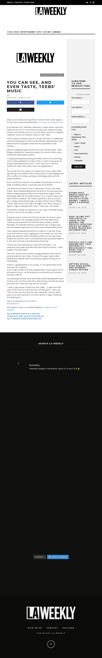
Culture (47, 32)
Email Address (79, 116)
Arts (39, 32)
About (10, 2)
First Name (77, 97)
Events (77, 157)
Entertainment (28, 32)
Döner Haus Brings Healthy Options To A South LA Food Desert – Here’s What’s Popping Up (79, 198)
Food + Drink (79, 143)
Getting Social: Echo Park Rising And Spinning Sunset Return (80, 267)
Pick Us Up (35, 628)
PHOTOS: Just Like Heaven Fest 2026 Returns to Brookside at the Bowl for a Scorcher (80, 247)
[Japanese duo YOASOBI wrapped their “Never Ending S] (42, 464)
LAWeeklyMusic (31, 301)
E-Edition (29, 2)
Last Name (77, 107)
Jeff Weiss (11, 98)
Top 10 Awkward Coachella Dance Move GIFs (24, 318)
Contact (18, 2)
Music (16, 32)
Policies (68, 628)
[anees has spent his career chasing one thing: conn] (25, 464)
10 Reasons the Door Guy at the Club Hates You (25, 316)
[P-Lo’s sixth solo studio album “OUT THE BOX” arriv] (77, 464)
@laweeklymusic (13, 303)
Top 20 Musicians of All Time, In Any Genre (23, 313)
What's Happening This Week (79, 137)
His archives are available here (50, 122)
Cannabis (56, 32)
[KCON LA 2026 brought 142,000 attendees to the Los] (60, 464)
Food (10, 32)
